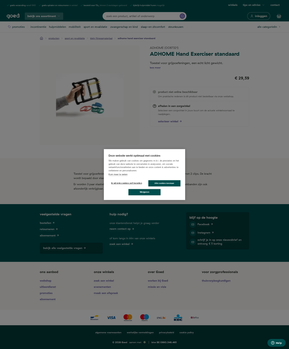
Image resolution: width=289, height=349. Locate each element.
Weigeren (144, 192)
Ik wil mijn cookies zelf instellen (126, 183)
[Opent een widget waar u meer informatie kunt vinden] (276, 343)
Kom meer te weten (118, 174)
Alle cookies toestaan (164, 183)
